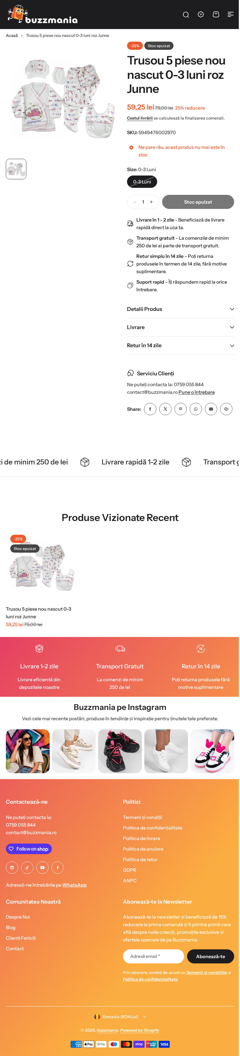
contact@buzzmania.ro (31, 848)
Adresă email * (143, 971)
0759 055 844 (21, 840)
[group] (28, 766)
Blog (11, 943)
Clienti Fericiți (21, 953)
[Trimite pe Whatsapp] (194, 409)
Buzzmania (105, 1045)
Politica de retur (138, 875)
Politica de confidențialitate (150, 843)
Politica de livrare (139, 853)
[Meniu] (230, 14)
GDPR (127, 885)
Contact (15, 964)
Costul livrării (140, 118)
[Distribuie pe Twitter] (163, 409)
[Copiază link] (131, 424)
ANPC (128, 896)
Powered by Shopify (137, 1045)
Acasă (12, 35)
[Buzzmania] (42, 14)
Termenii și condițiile (204, 987)
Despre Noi (18, 932)
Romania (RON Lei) (118, 1032)
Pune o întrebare (194, 392)
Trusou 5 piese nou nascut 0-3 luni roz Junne (38, 628)
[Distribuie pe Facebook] (148, 409)
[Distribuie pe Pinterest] (178, 409)
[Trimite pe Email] (209, 409)
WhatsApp (74, 900)
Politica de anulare (141, 864)
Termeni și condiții (140, 832)
